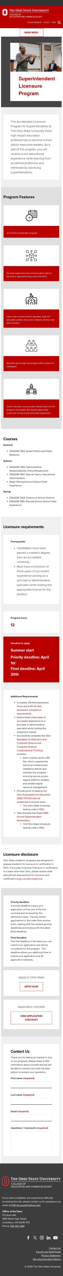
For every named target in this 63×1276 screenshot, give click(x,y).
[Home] (25, 14)
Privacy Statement (51, 1255)
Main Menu (31, 32)
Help (35, 3)
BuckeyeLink (40, 3)
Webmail (53, 3)
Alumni (47, 22)
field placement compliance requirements (29, 710)
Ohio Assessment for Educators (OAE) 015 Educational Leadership (33, 798)
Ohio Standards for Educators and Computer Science (34, 739)
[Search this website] (59, 22)
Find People (49, 3)
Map (44, 3)
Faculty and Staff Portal (48, 1251)
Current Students (34, 22)
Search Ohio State (58, 3)
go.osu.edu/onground (30, 878)
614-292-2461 (17, 1226)
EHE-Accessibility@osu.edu (26, 1205)
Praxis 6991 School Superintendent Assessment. (32, 817)
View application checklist (31, 1018)
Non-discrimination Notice (47, 1259)
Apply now (31, 986)
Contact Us (55, 1248)
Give (54, 22)
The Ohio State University (10, 3)
